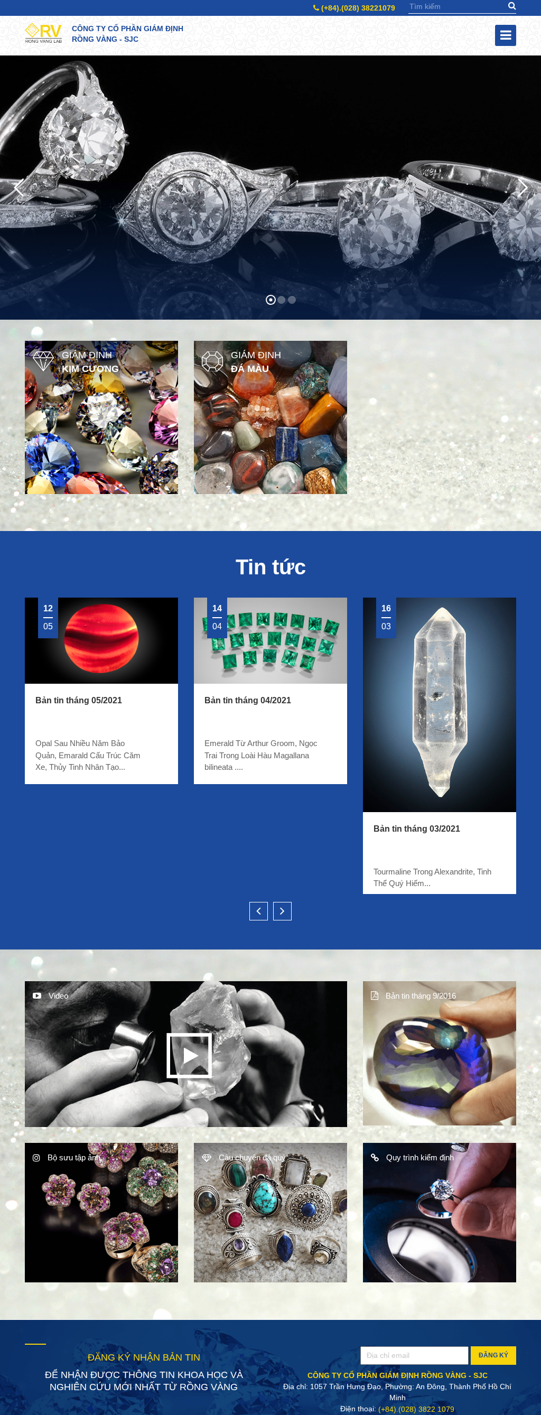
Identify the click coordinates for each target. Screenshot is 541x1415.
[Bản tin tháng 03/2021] (439, 705)
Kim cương (90, 369)
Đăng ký (493, 1361)
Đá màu (250, 369)
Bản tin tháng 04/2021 (247, 700)
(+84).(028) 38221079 (357, 8)
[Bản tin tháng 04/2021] (270, 641)
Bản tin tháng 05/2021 (78, 700)
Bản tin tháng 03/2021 (417, 828)
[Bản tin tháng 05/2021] (101, 641)
